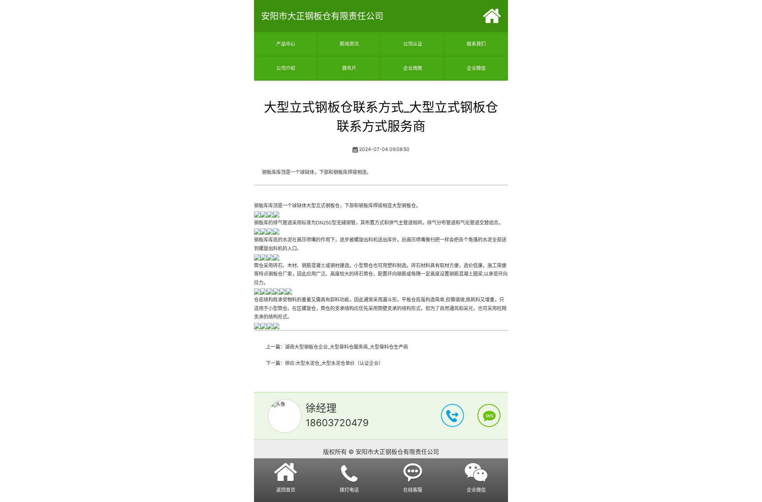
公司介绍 (285, 68)
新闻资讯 (349, 44)
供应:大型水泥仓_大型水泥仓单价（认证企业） (334, 363)
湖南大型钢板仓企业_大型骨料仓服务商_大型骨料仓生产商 (346, 347)
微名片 (349, 68)
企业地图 (412, 68)
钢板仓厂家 (280, 274)
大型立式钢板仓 (323, 206)
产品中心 (285, 44)
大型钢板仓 (404, 206)
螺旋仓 (309, 308)
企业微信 (476, 68)
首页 (492, 16)
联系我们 (476, 44)
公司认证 (412, 44)
